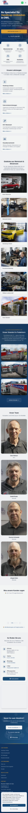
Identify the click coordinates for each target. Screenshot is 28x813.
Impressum (3, 773)
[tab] (13, 621)
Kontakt (2, 767)
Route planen (14, 676)
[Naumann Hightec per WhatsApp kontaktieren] (22, 3)
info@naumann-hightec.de (13, 665)
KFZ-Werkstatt (4, 753)
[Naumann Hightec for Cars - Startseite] (5, 2)
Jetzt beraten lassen (13, 31)
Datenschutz (4, 775)
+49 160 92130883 (11, 660)
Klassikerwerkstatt (5, 755)
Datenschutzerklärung (7, 802)
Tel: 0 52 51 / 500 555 (6, 787)
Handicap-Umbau (5, 748)
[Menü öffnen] (25, 2)
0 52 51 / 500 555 (11, 655)
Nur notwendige (14, 809)
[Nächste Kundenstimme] (20, 621)
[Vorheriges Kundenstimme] (8, 621)
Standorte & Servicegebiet (7, 764)
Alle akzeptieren (14, 805)
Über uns (3, 762)
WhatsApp (15, 735)
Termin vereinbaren (13, 725)
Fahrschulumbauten (5, 750)
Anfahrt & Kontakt (13, 400)
